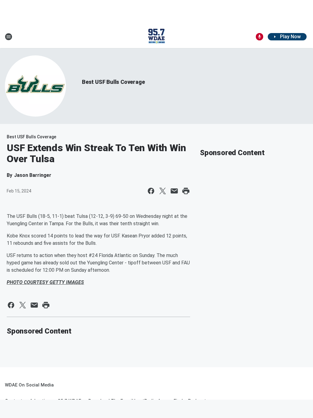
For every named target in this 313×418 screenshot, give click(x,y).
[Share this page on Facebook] (151, 191)
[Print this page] (186, 191)
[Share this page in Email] (174, 191)
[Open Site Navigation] (8, 36)
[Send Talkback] (259, 36)
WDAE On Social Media (29, 385)
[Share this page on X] (162, 191)
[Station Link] (156, 37)
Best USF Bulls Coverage (113, 82)
